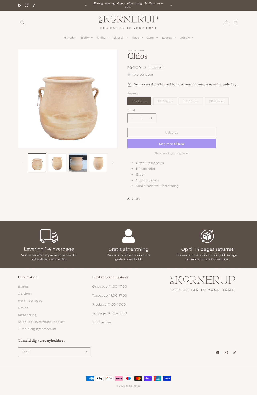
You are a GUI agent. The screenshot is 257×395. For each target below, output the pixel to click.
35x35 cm (141, 102)
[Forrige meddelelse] (85, 5)
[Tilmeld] (85, 352)
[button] (22, 22)
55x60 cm (193, 102)
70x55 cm (219, 102)
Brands (23, 286)
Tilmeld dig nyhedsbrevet (37, 329)
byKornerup (133, 385)
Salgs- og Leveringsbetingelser (41, 322)
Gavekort (25, 293)
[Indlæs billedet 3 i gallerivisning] (78, 162)
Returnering (27, 315)
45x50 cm (167, 102)
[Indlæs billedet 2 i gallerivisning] (57, 162)
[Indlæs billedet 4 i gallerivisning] (98, 162)
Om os (23, 308)
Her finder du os (30, 300)
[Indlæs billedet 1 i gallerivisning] (37, 162)
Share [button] (136, 198)
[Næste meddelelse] (171, 5)
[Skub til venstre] (22, 162)
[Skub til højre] (113, 162)
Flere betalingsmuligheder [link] (172, 153)
